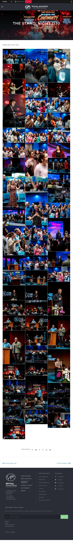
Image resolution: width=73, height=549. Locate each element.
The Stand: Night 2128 (10, 463)
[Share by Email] (50, 450)
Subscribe (64, 517)
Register (7, 521)
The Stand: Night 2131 (63, 463)
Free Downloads (9, 526)
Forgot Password (9, 524)
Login (6, 523)
